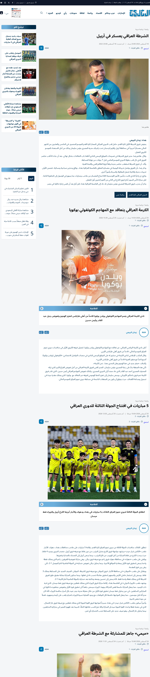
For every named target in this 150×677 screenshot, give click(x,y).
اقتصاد (99, 13)
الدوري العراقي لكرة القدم (138, 195)
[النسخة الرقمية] (16, 13)
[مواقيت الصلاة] (1, 13)
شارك (47, 48)
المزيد (50, 13)
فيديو (58, 13)
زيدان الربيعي (131, 332)
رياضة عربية (139, 29)
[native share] (41, 48)
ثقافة (82, 13)
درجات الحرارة (107, 2)
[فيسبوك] (12, 3)
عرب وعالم (110, 13)
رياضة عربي (120, 195)
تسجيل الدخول (30, 2)
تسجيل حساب (19, 2)
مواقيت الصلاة (117, 2)
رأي (65, 13)
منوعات (73, 13)
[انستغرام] (5, 3)
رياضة (90, 13)
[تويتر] (9, 3)
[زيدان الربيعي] (144, 332)
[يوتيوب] (1, 3)
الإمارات (121, 13)
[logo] (140, 13)
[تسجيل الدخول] (35, 2)
